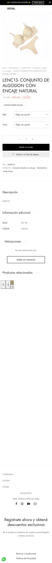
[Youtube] (28, 504)
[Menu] (4, 9)
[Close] (50, 2)
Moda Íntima (26, 68)
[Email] (35, 504)
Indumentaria (14, 68)
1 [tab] (12, 282)
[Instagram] (22, 504)
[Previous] (3, 284)
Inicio (5, 68)
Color (5, 124)
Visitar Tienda (38, 3)
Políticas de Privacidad (26, 558)
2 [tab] (12, 286)
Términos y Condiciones (26, 553)
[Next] (8, 284)
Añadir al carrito (26, 147)
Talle (4, 114)
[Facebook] (16, 504)
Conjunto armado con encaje (23, 168)
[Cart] (47, 8)
